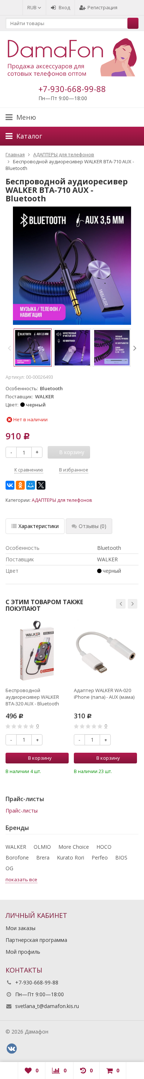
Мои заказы (20, 928)
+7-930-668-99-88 (72, 88)
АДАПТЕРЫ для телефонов (62, 500)
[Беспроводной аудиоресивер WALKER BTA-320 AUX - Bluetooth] (37, 651)
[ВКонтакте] (10, 485)
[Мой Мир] (30, 485)
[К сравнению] (53, 770)
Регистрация (102, 7)
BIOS (121, 857)
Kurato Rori (70, 857)
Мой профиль (23, 951)
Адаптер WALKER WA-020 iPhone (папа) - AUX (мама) (104, 693)
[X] (41, 485)
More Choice (73, 846)
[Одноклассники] (20, 485)
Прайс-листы (22, 810)
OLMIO (42, 846)
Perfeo (100, 857)
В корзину (40, 758)
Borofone (17, 857)
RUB (32, 7)
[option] (32, 348)
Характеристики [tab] (38, 526)
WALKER (16, 846)
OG (9, 868)
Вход (64, 7)
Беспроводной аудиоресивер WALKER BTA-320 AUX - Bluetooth (32, 697)
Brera (42, 857)
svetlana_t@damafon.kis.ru (47, 1006)
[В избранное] (64, 770)
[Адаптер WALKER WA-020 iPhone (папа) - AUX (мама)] (105, 651)
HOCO (104, 846)
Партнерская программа (36, 939)
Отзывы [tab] (92, 526)
